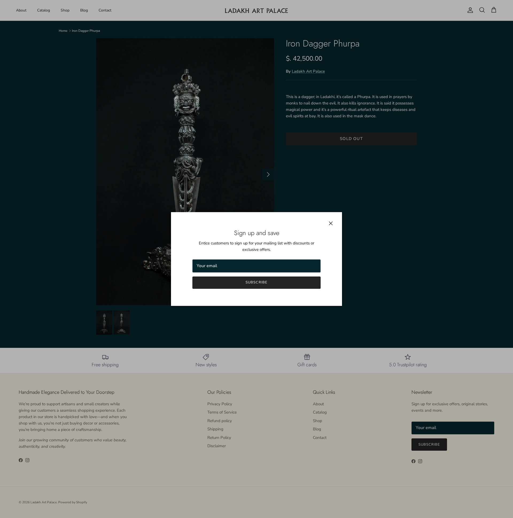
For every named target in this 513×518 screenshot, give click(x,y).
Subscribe (256, 282)
